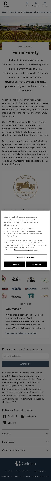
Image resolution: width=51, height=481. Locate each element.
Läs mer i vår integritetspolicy (26, 250)
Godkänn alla (36, 264)
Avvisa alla (14, 264)
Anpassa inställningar (25, 257)
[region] (25, 240)
